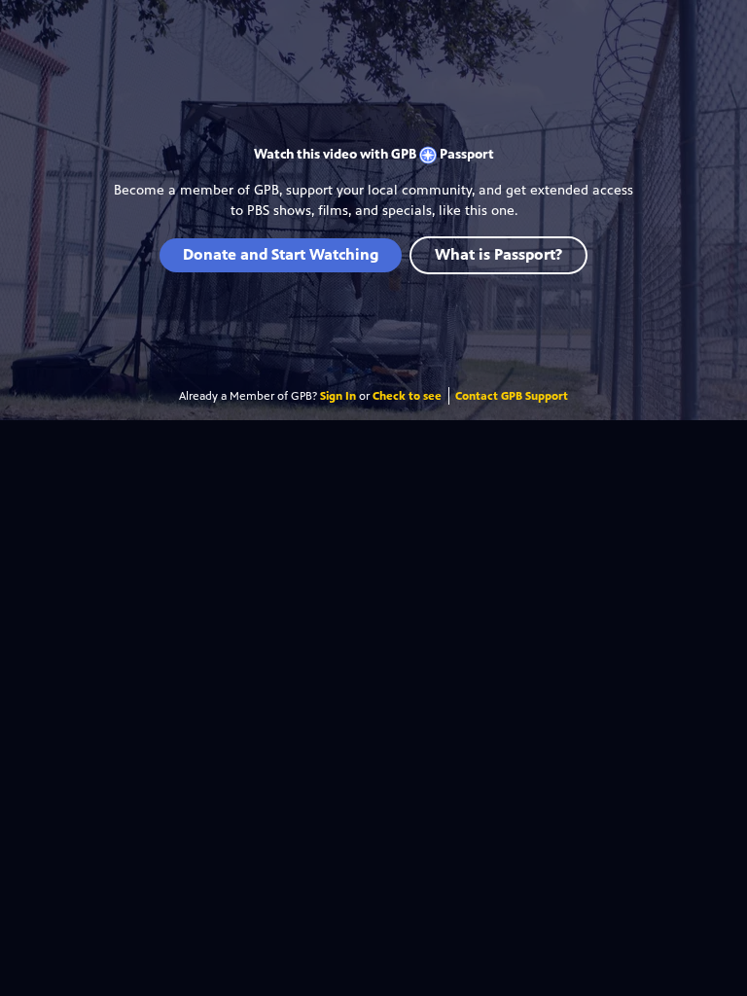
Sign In (338, 396)
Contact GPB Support (511, 396)
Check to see (407, 396)
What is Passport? (498, 254)
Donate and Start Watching (280, 254)
